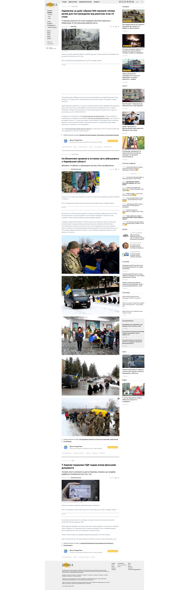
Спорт (49, 18)
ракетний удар (83, 147)
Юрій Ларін (73, 26)
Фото (48, 34)
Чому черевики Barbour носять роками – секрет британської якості (132, 199)
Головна (49, 10)
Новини (49, 12)
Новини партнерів (52, 27)
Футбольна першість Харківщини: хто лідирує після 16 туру (132, 211)
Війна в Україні (73, 2)
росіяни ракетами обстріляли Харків (93, 116)
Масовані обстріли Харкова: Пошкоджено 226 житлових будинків (99, 135)
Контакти (50, 44)
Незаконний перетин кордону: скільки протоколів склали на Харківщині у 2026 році (132, 168)
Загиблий (102, 453)
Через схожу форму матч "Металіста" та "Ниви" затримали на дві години (133, 189)
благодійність (107, 147)
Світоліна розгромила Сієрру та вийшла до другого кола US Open (133, 177)
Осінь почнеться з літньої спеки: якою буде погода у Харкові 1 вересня (133, 217)
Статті (49, 21)
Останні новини (128, 163)
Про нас (49, 42)
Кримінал (96, 2)
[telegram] (118, 26)
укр (137, 1)
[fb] (116, 26)
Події (49, 16)
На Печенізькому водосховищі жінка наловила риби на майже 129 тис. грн (133, 223)
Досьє (49, 38)
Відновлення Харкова (85, 2)
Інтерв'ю (49, 23)
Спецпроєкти (51, 25)
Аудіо (49, 36)
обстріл (91, 147)
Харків (75, 147)
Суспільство (75, 6)
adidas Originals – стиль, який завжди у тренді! (132, 194)
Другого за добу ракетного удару (98, 118)
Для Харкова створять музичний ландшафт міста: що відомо (131, 183)
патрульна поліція (84, 557)
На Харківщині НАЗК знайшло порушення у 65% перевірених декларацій (132, 205)
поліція (93, 557)
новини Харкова (66, 147)
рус (139, 1)
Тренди (64, 2)
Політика (50, 14)
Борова (88, 453)
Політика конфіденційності (134, 569)
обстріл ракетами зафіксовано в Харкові (78, 128)
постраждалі (98, 147)
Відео (49, 32)
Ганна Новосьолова (76, 169)
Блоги (49, 31)
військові (95, 453)
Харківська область (78, 453)
